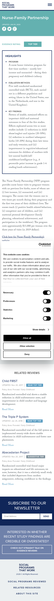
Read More (8, 410)
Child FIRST (10, 381)
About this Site (27, 593)
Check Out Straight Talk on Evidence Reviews (27, 549)
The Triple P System (15, 417)
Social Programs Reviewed (27, 581)
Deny (27, 354)
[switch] (47, 301)
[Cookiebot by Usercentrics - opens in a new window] (39, 245)
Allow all (27, 338)
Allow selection (27, 346)
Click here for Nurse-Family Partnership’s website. (23, 239)
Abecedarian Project (15, 452)
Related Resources (27, 587)
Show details (39, 329)
